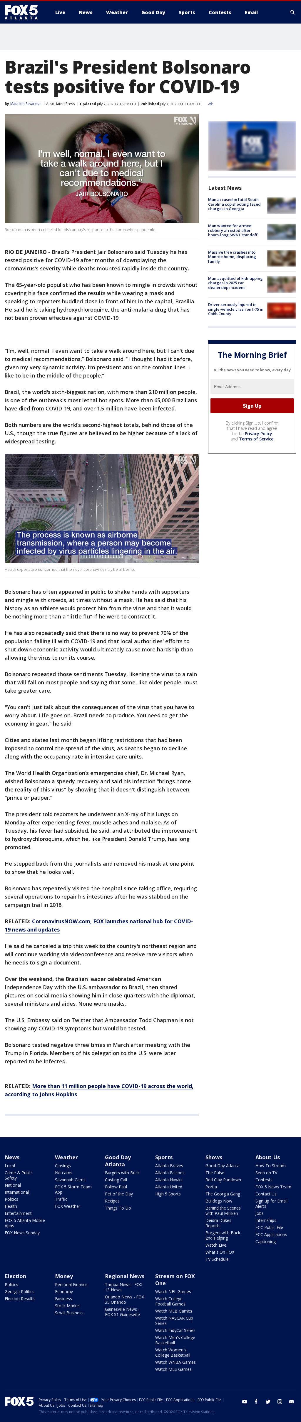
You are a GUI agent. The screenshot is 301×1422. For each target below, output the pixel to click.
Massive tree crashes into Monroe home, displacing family (232, 257)
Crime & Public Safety (19, 1175)
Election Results (20, 1298)
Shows (213, 1157)
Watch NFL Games (173, 1291)
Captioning (265, 1241)
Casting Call (116, 1179)
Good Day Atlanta (118, 1161)
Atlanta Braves (169, 1165)
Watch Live (215, 1245)
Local (10, 1165)
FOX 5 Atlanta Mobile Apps (25, 1223)
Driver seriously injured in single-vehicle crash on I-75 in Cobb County (235, 309)
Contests (263, 1179)
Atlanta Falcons (170, 1172)
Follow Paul (116, 1187)
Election (15, 1276)
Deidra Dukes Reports (218, 1223)
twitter (268, 1401)
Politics (11, 1199)
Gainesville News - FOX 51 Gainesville (122, 1311)
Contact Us (266, 1194)
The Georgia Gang (222, 1194)
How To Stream (270, 1165)
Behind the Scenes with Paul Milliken (223, 1210)
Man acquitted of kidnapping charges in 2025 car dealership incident (235, 283)
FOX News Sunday (22, 1232)
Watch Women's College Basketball (172, 1352)
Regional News (124, 1276)
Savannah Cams (70, 1179)
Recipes (112, 1201)
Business (63, 1298)
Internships (265, 1220)
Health (11, 1206)
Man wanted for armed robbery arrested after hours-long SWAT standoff (232, 230)
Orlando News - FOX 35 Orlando (124, 1299)
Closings (63, 1165)
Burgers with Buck (122, 1172)
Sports (164, 1157)
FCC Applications (271, 1234)
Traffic (61, 1199)
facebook (256, 1401)
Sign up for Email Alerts (271, 1203)
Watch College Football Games (170, 1301)
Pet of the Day (119, 1194)
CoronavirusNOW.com (61, 921)
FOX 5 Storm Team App (73, 1189)
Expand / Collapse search (292, 12)
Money (64, 1276)
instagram (280, 1401)
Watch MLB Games (173, 1311)
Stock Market (67, 1305)
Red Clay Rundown (223, 1179)
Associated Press (60, 103)
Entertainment (18, 1213)
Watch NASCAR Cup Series (174, 1320)
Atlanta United (168, 1187)
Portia (211, 1187)
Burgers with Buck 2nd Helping (222, 1235)
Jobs (259, 1213)
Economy (64, 1291)
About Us (267, 1157)
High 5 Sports (168, 1194)
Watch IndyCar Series (175, 1330)
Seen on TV (266, 1172)
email (291, 1401)
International (17, 1192)
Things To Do (118, 1208)
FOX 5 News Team (273, 1187)
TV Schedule (217, 1259)
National (13, 1185)
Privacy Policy (258, 433)
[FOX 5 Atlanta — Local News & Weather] (24, 12)
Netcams (63, 1172)
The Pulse (214, 1172)
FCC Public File (269, 1227)
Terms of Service (256, 439)
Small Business (69, 1312)
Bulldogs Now (218, 1201)
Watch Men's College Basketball (175, 1340)
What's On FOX (219, 1252)
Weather (66, 1157)
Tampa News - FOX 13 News (123, 1287)
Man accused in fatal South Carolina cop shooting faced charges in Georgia (234, 204)
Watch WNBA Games (175, 1362)
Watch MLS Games (173, 1369)
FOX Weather (67, 1206)
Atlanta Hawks (169, 1179)
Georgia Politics (19, 1291)
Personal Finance (71, 1284)
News (12, 1157)
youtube (244, 1401)
